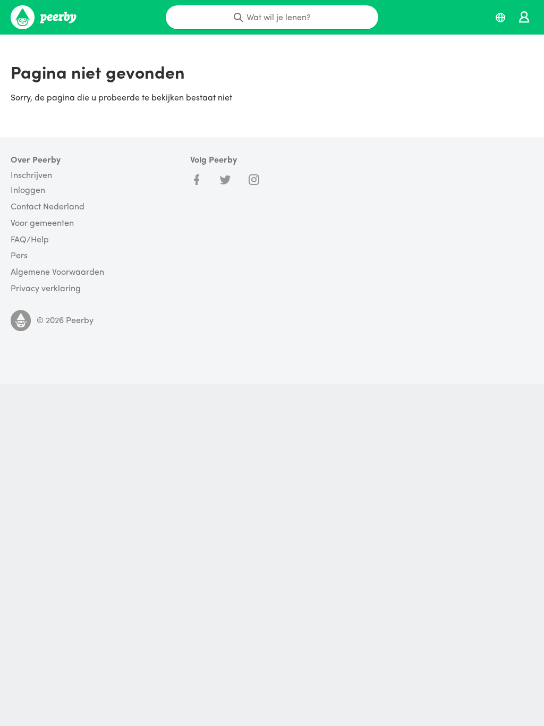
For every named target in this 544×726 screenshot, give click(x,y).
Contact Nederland (47, 206)
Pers (19, 255)
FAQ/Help (30, 239)
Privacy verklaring (46, 288)
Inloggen (28, 190)
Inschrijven (31, 175)
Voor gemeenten (42, 223)
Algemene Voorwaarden (57, 271)
